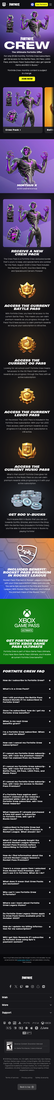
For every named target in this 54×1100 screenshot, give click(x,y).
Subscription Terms (23, 960)
